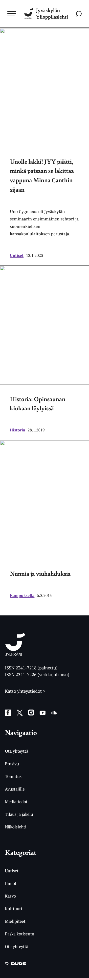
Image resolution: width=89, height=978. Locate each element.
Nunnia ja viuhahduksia (40, 573)
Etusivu (12, 764)
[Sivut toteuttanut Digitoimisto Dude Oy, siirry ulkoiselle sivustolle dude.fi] (15, 965)
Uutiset (16, 255)
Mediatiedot (16, 801)
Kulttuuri (13, 908)
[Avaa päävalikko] (11, 13)
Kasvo (10, 896)
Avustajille (15, 789)
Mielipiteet (15, 921)
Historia (17, 430)
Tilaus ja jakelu (19, 814)
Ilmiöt (10, 883)
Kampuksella (22, 595)
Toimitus (13, 776)
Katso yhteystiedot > (25, 691)
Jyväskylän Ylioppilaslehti (52, 13)
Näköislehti (15, 827)
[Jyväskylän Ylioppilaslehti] (15, 654)
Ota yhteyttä (16, 751)
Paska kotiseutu (19, 934)
